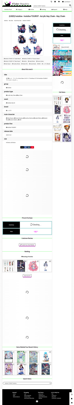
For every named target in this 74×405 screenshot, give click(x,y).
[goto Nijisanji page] (62, 75)
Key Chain (19, 95)
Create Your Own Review (27, 245)
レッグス (9, 110)
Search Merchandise (43, 396)
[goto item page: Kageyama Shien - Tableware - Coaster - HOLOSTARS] (66, 137)
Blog (14, 395)
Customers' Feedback (56, 398)
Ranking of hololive (28, 256)
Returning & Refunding (29, 398)
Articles (32, 9)
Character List (42, 395)
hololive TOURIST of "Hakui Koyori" (13, 61)
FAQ (52, 394)
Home (14, 394)
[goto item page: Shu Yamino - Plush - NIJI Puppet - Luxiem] (66, 100)
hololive (25, 61)
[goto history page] (51, 1)
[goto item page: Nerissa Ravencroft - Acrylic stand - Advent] (46, 266)
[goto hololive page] (62, 70)
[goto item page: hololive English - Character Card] (66, 118)
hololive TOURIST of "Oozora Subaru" (31, 58)
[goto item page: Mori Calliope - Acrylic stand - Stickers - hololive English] (33, 266)
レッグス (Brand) (46, 63)
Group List (41, 394)
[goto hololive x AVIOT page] (62, 60)
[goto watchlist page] (55, 1)
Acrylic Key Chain (11, 95)
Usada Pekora (32, 61)
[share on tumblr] (29, 147)
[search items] (70, 5)
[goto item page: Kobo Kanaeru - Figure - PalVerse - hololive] (46, 357)
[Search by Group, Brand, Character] (50, 383)
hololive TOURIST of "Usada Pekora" (13, 58)
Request (55, 9)
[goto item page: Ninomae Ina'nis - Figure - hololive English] (21, 266)
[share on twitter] (22, 147)
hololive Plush (8, 9)
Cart (25, 394)
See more (26, 276)
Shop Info (54, 396)
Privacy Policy (27, 396)
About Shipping (27, 395)
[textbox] (26, 383)
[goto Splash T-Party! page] (62, 55)
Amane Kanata (33, 63)
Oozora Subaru (40, 61)
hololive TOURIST (11, 127)
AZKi (39, 63)
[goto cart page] (59, 1)
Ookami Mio (25, 63)
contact (67, 2)
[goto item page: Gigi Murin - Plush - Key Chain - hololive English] (66, 128)
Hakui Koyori (8, 63)
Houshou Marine (16, 63)
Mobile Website (16, 396)
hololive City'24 (11, 103)
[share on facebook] (25, 147)
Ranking (43, 9)
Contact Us (54, 395)
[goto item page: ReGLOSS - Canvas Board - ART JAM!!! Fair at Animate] (57, 128)
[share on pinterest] (32, 147)
